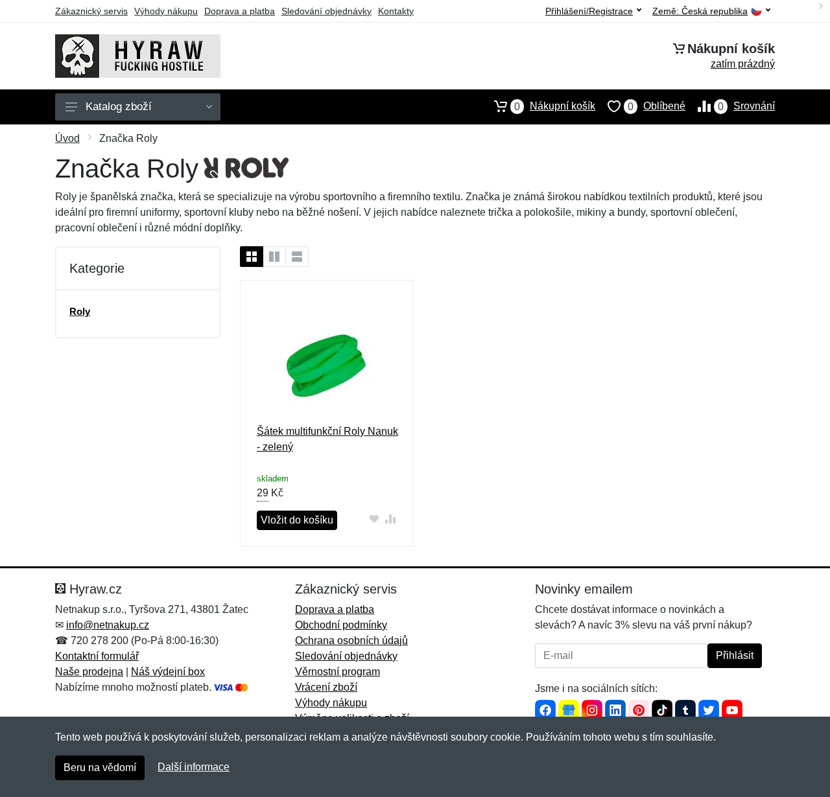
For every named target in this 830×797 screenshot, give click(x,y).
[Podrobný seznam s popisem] (297, 256)
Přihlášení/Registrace (589, 11)
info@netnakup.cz (107, 624)
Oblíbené (656, 106)
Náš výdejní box (168, 671)
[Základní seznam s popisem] (274, 256)
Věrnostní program (337, 671)
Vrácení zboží (326, 687)
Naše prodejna (89, 671)
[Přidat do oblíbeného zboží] (374, 519)
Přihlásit (734, 655)
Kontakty (396, 11)
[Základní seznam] (251, 256)
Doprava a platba (239, 11)
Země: (700, 11)
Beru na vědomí (100, 767)
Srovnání (746, 106)
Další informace (194, 766)
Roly (79, 311)
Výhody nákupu (166, 11)
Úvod (67, 138)
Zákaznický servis (91, 11)
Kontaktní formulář (97, 656)
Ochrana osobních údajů (351, 640)
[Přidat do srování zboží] (391, 519)
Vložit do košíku (297, 520)
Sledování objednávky (326, 11)
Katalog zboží (119, 106)
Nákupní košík (554, 106)
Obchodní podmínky (341, 624)
